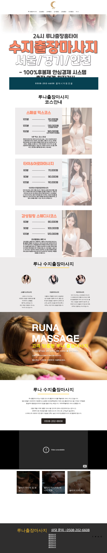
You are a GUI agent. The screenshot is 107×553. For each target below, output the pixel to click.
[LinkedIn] (98, 536)
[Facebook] (93, 536)
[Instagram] (101, 536)
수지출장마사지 (58, 264)
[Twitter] (95, 536)
